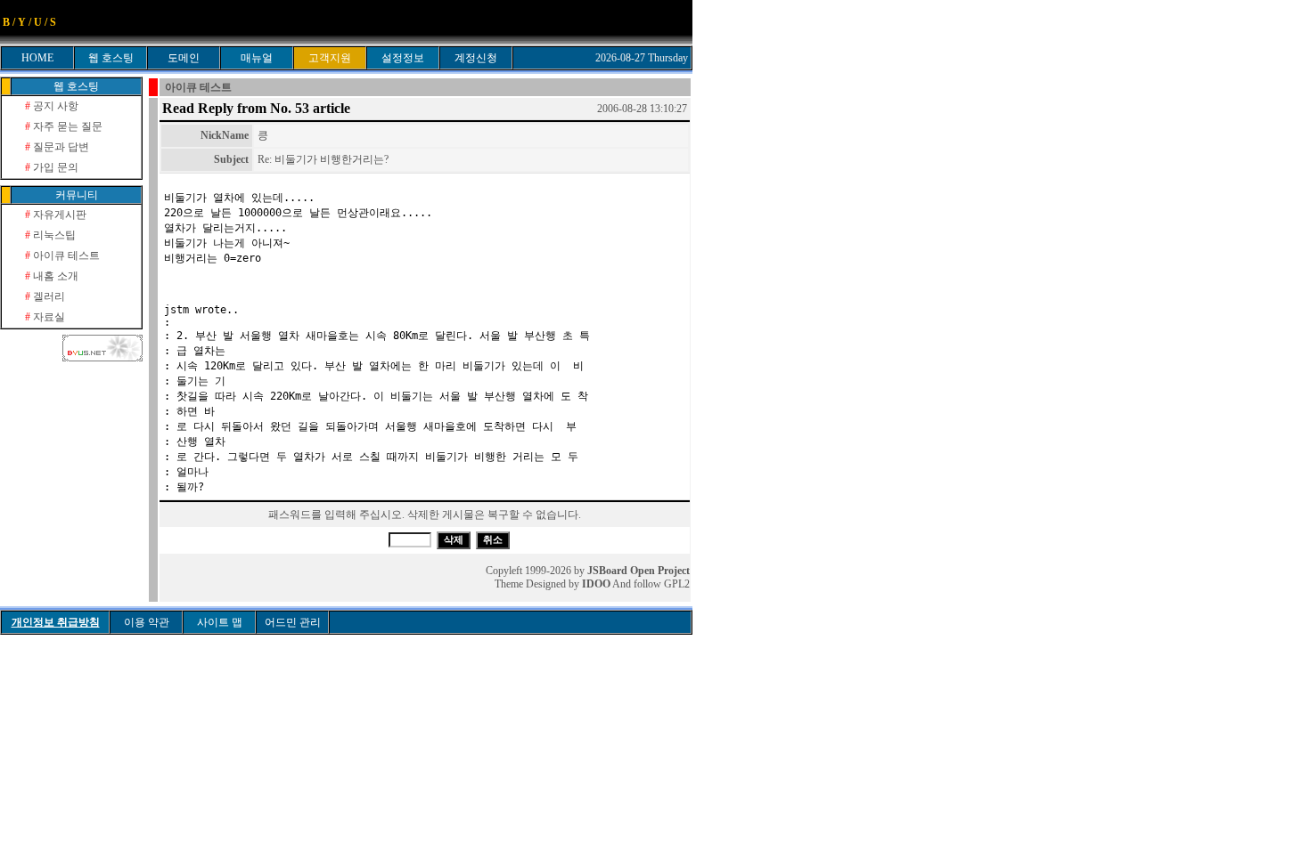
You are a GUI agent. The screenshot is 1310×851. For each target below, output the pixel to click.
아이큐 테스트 (62, 255)
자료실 (45, 317)
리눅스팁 (50, 235)
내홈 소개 (51, 276)
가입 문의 (51, 167)
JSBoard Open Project (638, 570)
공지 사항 (51, 106)
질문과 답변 (57, 147)
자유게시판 (55, 214)
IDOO (596, 584)
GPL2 (677, 584)
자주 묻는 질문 (63, 126)
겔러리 (45, 296)
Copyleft (504, 570)
